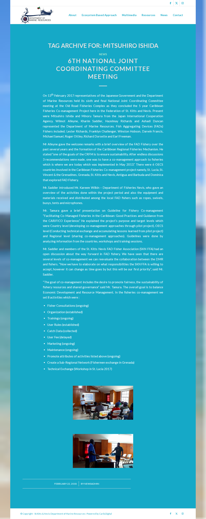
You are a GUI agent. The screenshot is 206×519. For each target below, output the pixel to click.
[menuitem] (72, 15)
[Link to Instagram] (183, 3)
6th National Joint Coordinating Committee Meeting (103, 68)
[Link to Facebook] (170, 3)
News (103, 54)
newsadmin (91, 483)
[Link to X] (176, 3)
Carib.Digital (105, 513)
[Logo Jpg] (36, 15)
